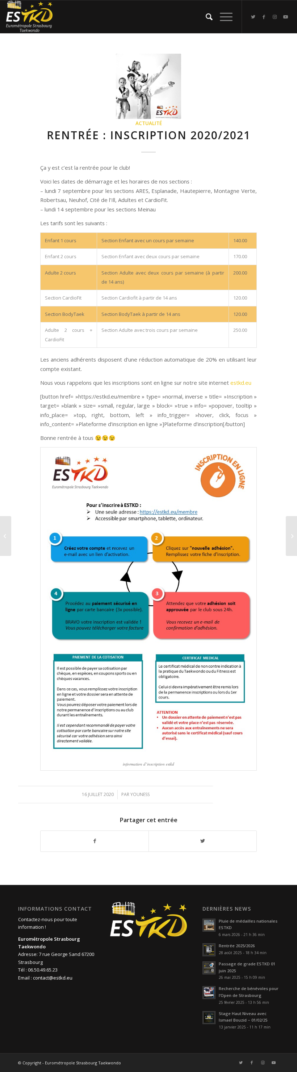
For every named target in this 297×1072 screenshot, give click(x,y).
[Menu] (223, 16)
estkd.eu (240, 382)
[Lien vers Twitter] (253, 16)
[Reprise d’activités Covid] (291, 536)
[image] (148, 86)
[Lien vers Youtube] (285, 16)
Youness (140, 794)
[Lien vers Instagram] (274, 16)
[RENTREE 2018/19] (5, 536)
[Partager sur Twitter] (202, 841)
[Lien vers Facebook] (264, 16)
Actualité (148, 123)
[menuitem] (205, 16)
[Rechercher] (205, 16)
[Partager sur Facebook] (94, 841)
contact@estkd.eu (52, 977)
